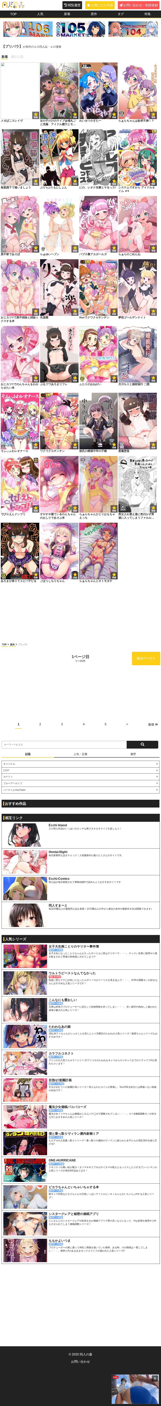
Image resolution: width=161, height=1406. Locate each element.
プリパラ (22, 644)
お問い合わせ (80, 1361)
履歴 (133, 754)
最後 (151, 724)
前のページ (16, 658)
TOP (4, 644)
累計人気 (17, 56)
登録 (75, 117)
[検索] (142, 745)
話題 (28, 754)
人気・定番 (80, 754)
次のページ (144, 658)
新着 (5, 56)
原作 (12, 644)
